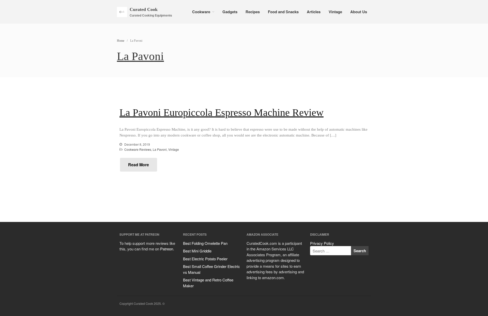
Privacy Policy (322, 243)
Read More (138, 165)
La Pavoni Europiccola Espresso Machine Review (221, 112)
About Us (358, 11)
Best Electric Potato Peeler (205, 258)
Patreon (166, 248)
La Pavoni (160, 149)
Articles (314, 11)
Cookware (201, 11)
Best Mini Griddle (197, 250)
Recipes (253, 11)
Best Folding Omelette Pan (205, 243)
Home (120, 40)
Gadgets (229, 11)
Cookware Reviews (137, 149)
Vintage (335, 11)
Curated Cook (144, 9)
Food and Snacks (283, 11)
